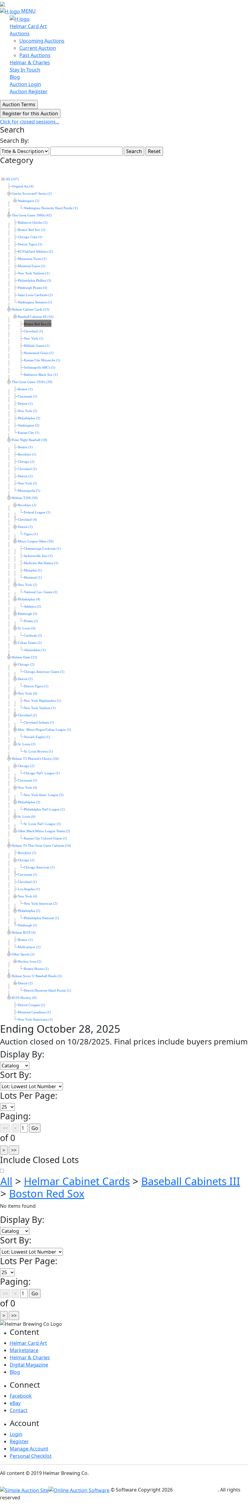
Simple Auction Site (196, 1489)
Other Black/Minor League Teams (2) (44, 831)
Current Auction (37, 48)
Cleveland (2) (27, 469)
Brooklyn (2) (27, 505)
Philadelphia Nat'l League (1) (44, 809)
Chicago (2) (26, 461)
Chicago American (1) (39, 867)
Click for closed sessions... (29, 121)
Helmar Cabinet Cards (77, 1181)
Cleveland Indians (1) (39, 722)
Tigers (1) (31, 534)
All (6, 1181)
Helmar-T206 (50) (25, 498)
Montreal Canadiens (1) (34, 1012)
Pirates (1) (31, 621)
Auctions (20, 33)
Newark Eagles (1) (37, 737)
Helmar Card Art (28, 26)
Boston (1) (25, 389)
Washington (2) (28, 201)
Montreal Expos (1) (31, 266)
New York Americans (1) (35, 1019)
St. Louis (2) (26, 744)
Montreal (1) (33, 577)
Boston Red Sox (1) (37, 324)
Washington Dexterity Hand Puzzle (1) (51, 208)
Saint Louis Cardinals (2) (35, 295)
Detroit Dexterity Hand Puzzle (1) (47, 990)
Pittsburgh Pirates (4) (32, 287)
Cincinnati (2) (27, 874)
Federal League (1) (37, 512)
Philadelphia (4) (29, 599)
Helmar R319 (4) (24, 932)
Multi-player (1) (29, 947)
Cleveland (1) (33, 331)
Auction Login (25, 84)
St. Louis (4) (26, 628)
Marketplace (24, 1350)
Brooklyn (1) (27, 454)
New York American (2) (40, 903)
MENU (28, 11)
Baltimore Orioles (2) (32, 222)
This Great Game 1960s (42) (32, 215)
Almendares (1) (35, 650)
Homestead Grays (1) (39, 353)
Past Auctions (35, 55)
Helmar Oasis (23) (24, 657)
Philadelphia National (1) (41, 918)
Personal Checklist (31, 1456)
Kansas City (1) (28, 432)
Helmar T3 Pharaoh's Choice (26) (35, 758)
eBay (15, 1403)
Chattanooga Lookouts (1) (42, 548)
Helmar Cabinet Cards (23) (30, 309)
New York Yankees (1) (34, 273)
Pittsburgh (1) (27, 925)
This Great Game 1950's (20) (32, 382)
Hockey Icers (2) (29, 961)
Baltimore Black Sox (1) (41, 374)
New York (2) (27, 411)
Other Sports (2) (23, 954)
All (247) (12, 179)
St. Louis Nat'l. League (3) (42, 824)
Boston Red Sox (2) (31, 230)
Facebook (21, 1395)
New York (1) (33, 338)
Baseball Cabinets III (190, 1181)
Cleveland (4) (27, 519)
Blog (15, 77)
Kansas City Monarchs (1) (42, 360)
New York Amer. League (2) (44, 795)
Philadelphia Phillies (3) (34, 280)
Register (19, 1441)
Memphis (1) (33, 570)
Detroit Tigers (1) (30, 244)
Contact (19, 1410)
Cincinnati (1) (27, 396)
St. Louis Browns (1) (38, 751)
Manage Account (29, 1448)
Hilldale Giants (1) (37, 345)
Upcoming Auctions (41, 40)
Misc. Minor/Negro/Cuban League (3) (44, 729)
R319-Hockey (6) (24, 997)
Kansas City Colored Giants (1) (45, 838)
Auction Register (28, 91)
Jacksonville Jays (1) (38, 556)
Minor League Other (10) (36, 541)
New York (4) (27, 693)
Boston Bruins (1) (36, 968)
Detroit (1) (25, 403)
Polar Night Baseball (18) (29, 440)
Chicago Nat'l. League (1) (42, 773)
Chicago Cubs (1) (30, 237)
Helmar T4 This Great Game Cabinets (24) (41, 845)
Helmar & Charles (30, 62)
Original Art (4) (23, 186)
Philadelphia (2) (29, 418)
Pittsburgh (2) (27, 614)
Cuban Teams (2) (30, 642)
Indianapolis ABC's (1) (39, 367)
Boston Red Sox (46, 1193)
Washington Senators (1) (35, 302)
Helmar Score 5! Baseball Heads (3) (37, 976)
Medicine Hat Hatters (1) (41, 563)
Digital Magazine (29, 1364)
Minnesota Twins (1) (32, 259)
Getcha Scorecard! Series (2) (32, 193)
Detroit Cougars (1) (31, 1005)
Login (16, 1434)
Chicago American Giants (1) (44, 671)
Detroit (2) (25, 527)
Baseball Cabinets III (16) (36, 316)
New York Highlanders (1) (42, 700)
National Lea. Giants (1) (40, 592)
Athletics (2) (32, 606)
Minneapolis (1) (29, 490)
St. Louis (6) (26, 816)
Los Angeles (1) (29, 889)
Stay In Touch (25, 69)
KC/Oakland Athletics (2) (35, 251)
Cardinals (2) (33, 635)
